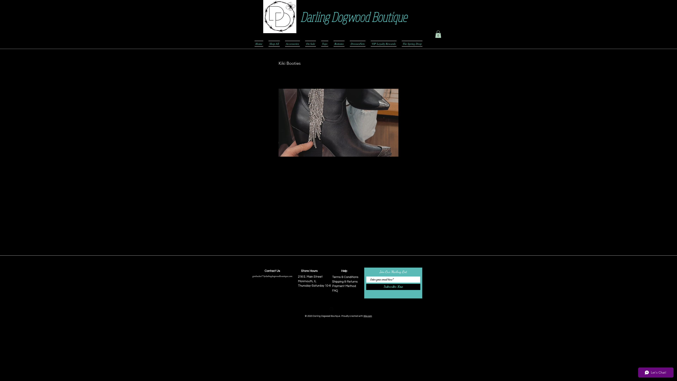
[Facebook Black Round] (331, 309)
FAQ (335, 290)
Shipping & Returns (345, 281)
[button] (438, 34)
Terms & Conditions (345, 277)
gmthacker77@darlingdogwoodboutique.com (272, 276)
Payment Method (344, 286)
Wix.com (368, 316)
